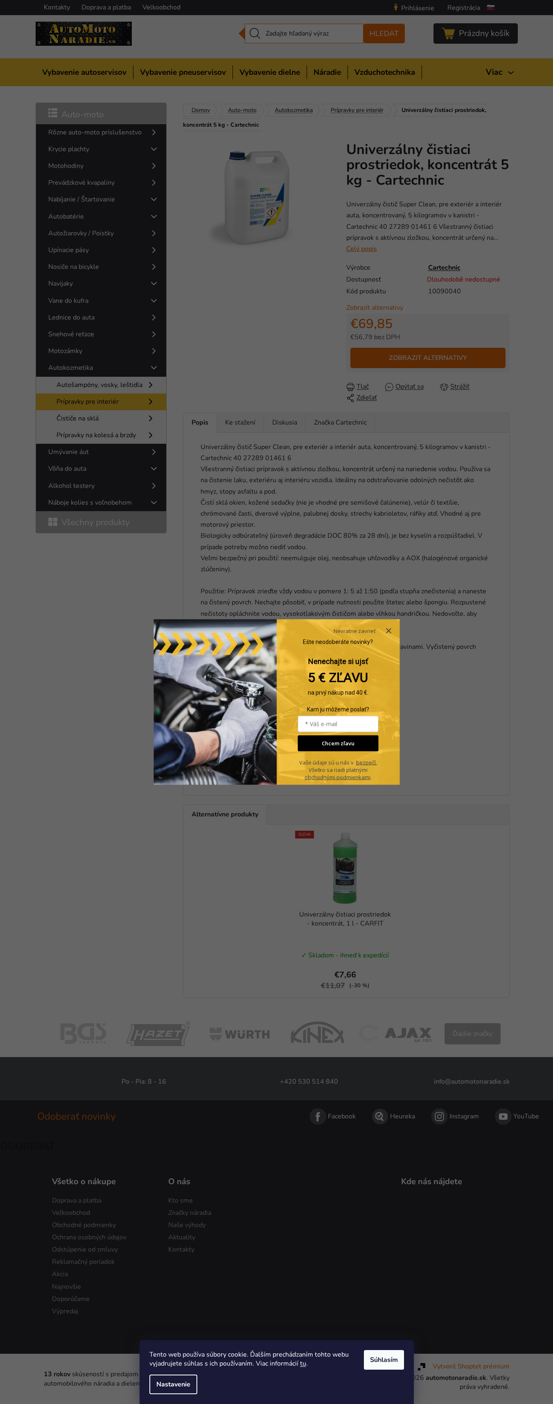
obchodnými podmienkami (337, 777)
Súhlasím (384, 1359)
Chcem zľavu (338, 743)
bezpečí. (366, 762)
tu (303, 1363)
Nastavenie (173, 1384)
